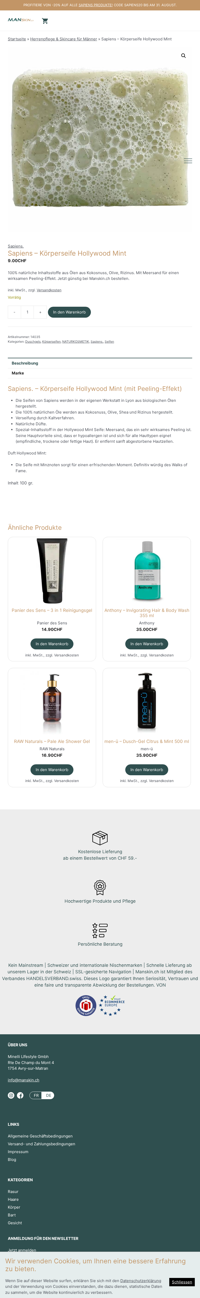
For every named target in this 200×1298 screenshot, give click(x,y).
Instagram (11, 1097)
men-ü (147, 748)
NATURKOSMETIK (75, 341)
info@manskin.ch (23, 1080)
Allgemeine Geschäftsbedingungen (40, 1136)
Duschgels (33, 341)
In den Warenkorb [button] (52, 643)
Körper (14, 1207)
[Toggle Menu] (188, 160)
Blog (12, 1159)
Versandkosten (49, 290)
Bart (12, 1215)
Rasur (13, 1191)
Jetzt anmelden (22, 1250)
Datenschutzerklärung (140, 1280)
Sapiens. (16, 246)
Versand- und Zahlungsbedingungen (41, 1143)
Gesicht (15, 1222)
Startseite (17, 38)
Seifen (109, 341)
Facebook (20, 1097)
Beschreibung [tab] (25, 363)
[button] (183, 55)
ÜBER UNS (17, 1044)
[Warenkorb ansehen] (44, 20)
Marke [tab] (18, 373)
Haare (13, 1199)
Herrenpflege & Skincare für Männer (63, 38)
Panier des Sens (52, 622)
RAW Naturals (52, 748)
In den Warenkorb (69, 312)
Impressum (18, 1151)
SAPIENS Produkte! (96, 5)
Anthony (146, 622)
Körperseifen (51, 341)
